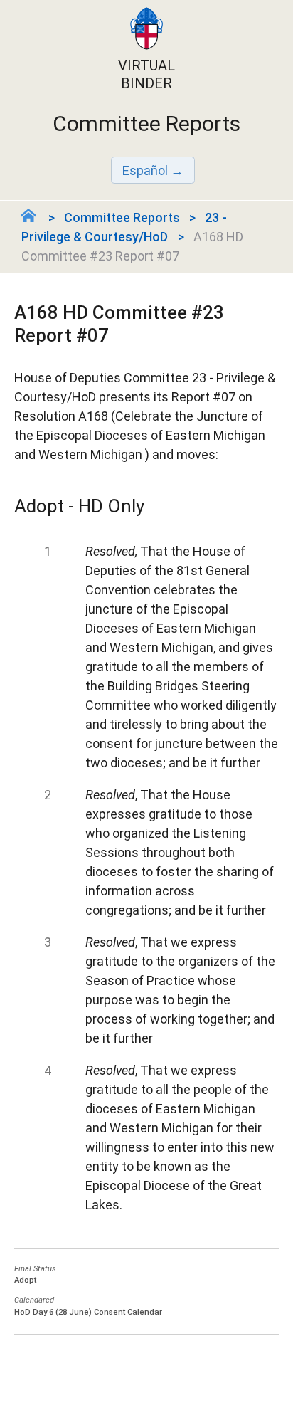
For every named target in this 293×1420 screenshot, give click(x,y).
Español (145, 170)
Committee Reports (122, 217)
